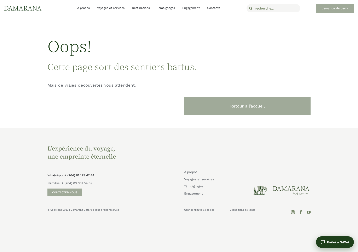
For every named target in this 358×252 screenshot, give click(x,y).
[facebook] (301, 212)
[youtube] (309, 212)
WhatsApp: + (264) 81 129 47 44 (70, 175)
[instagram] (293, 212)
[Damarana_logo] (22, 7)
